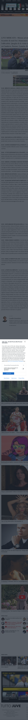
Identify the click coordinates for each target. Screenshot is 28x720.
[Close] (25, 342)
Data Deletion (6, 378)
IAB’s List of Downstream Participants (15, 361)
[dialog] (14, 360)
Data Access (14, 378)
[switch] (23, 368)
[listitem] (14, 365)
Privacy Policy (21, 378)
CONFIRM (8, 373)
